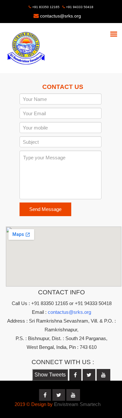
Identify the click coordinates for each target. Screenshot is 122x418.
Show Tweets (50, 374)
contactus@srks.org (60, 15)
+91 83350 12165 (45, 7)
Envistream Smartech (77, 404)
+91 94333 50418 (79, 7)
